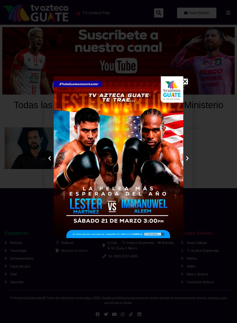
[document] (118, 161)
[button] (185, 81)
